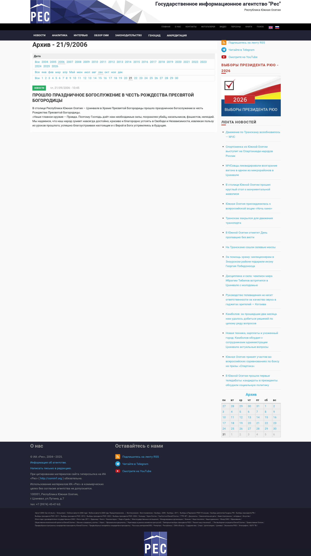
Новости (39, 35)
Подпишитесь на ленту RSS (247, 42)
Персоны (236, 27)
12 (84, 78)
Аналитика (59, 35)
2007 (70, 62)
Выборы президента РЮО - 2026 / (125, 516)
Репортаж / (158, 525)
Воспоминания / (133, 513)
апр (65, 72)
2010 (95, 62)
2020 (178, 62)
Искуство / (247, 516)
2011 (103, 62)
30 (176, 78)
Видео (223, 27)
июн (79, 72)
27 (161, 78)
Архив (251, 394)
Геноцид (154, 35)
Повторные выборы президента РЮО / (177, 522)
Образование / (236, 519)
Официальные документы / (116, 522)
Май (72, 72)
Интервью (81, 35)
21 (130, 78)
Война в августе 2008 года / (77, 513)
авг (94, 72)
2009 (86, 62)
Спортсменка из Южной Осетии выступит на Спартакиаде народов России (249, 151)
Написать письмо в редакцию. (50, 468)
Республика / (168, 525)
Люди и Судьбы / (124, 519)
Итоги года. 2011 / (83, 519)
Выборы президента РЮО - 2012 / (73, 516)
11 (79, 78)
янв (44, 72)
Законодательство (128, 35)
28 (166, 78)
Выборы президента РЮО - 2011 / (47, 516)
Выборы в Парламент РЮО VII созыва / (195, 513)
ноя (113, 72)
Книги (248, 27)
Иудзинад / (95, 519)
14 (94, 78)
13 (89, 78)
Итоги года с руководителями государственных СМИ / (55, 519)
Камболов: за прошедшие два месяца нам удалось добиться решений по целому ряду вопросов (251, 318)
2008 (78, 62)
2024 (38, 66)
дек (120, 72)
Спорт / (201, 525)
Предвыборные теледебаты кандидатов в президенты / (110, 525)
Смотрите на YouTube (243, 57)
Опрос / (102, 522)
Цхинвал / (220, 525)
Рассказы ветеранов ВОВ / (142, 525)
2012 (111, 62)
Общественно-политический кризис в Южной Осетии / (55, 522)
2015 (136, 62)
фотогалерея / (209, 525)
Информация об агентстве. (48, 462)
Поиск (260, 27)
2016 (145, 62)
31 (258, 406)
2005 (53, 62)
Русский (277, 27)
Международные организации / (172, 519)
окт (107, 72)
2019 (170, 62)
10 (74, 78)
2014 (128, 62)
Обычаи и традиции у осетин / (87, 522)
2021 (186, 62)
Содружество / (191, 525)
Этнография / (244, 525)
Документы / (194, 516)
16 (105, 78)
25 (151, 78)
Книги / (102, 519)
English (271, 27)
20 (125, 78)
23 (141, 78)
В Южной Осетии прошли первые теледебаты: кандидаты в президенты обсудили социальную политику (252, 380)
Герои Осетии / (152, 516)
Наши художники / (212, 519)
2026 (55, 66)
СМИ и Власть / (179, 525)
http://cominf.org (51, 478)
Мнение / (188, 519)
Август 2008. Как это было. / (45, 513)
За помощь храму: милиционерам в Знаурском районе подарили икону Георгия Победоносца (250, 261)
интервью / (237, 516)
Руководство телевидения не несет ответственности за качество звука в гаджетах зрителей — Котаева (251, 299)
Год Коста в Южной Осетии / (169, 516)
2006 (61, 62)
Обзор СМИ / (225, 519)
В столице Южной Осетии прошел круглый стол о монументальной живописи (248, 189)
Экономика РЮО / (231, 525)
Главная (165, 27)
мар (58, 72)
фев (50, 72)
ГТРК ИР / (184, 516)
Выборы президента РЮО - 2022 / (99, 516)
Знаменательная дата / (208, 516)
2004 (45, 62)
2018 (161, 62)
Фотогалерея (208, 27)
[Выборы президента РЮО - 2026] (251, 96)
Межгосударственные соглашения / (145, 519)
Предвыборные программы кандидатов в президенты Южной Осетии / (62, 525)
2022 (195, 62)
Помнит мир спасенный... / (203, 522)
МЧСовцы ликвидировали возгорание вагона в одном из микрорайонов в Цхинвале (251, 170)
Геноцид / (142, 516)
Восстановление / (147, 513)
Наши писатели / (198, 519)
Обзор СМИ (101, 35)
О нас (178, 27)
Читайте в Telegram (241, 49)
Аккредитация (177, 35)
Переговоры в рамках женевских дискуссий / (144, 522)
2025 (46, 66)
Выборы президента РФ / (245, 513)
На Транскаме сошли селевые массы (251, 247)
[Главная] (155, 544)
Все (37, 62)
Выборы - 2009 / (160, 513)
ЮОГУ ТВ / (254, 525)
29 (171, 78)
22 (135, 78)
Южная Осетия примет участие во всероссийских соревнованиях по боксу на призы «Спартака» (252, 361)
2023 (203, 62)
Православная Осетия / (255, 522)
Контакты (191, 27)
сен (100, 72)
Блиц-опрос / (62, 513)
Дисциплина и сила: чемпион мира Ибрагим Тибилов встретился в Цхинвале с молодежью (249, 280)
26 (156, 78)
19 (120, 78)
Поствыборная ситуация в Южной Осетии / (229, 522)
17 (110, 78)
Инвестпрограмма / (225, 516)
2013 (120, 62)
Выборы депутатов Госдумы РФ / (222, 513)
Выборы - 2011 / (173, 513)
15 (100, 78)
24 (146, 78)
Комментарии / (112, 519)
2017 (153, 62)
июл (87, 72)
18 (115, 78)
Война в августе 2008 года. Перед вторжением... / (107, 513)
